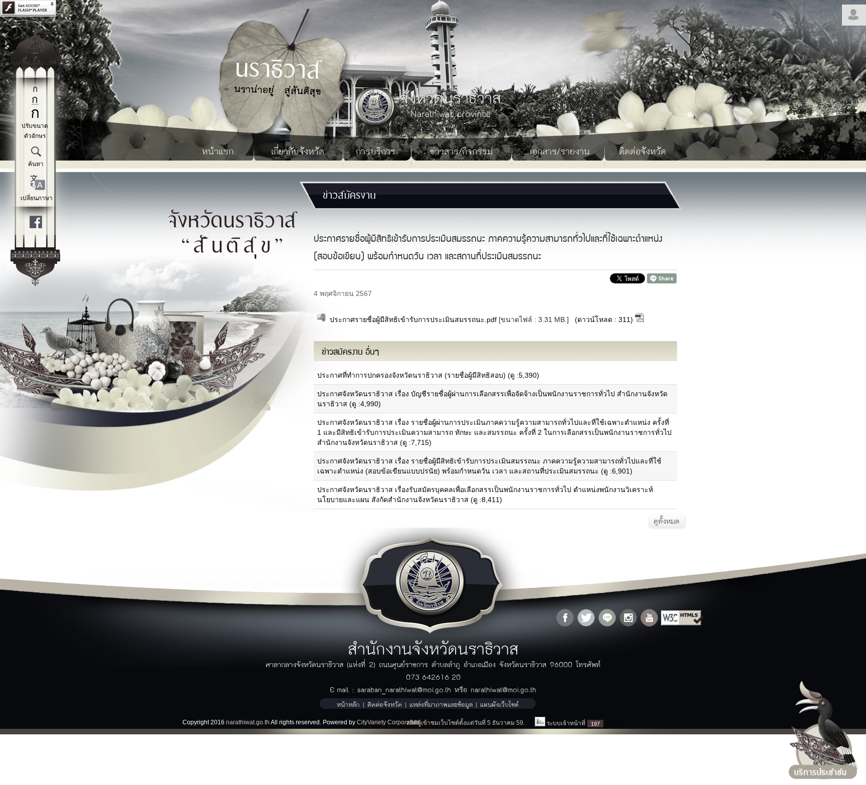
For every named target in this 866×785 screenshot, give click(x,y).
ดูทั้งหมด (667, 521)
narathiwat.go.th (248, 722)
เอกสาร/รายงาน (560, 150)
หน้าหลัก (348, 704)
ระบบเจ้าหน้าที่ (566, 723)
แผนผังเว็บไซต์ (499, 704)
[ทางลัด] (35, 284)
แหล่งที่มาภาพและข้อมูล (441, 704)
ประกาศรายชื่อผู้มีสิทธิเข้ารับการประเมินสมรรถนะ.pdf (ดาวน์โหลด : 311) (480, 320)
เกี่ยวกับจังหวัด (297, 150)
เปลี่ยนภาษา (37, 198)
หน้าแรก (218, 150)
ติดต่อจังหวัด (642, 150)
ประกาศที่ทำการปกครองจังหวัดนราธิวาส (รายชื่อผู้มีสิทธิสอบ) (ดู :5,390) (428, 375)
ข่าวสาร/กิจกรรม (461, 150)
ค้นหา (36, 164)
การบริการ (375, 150)
